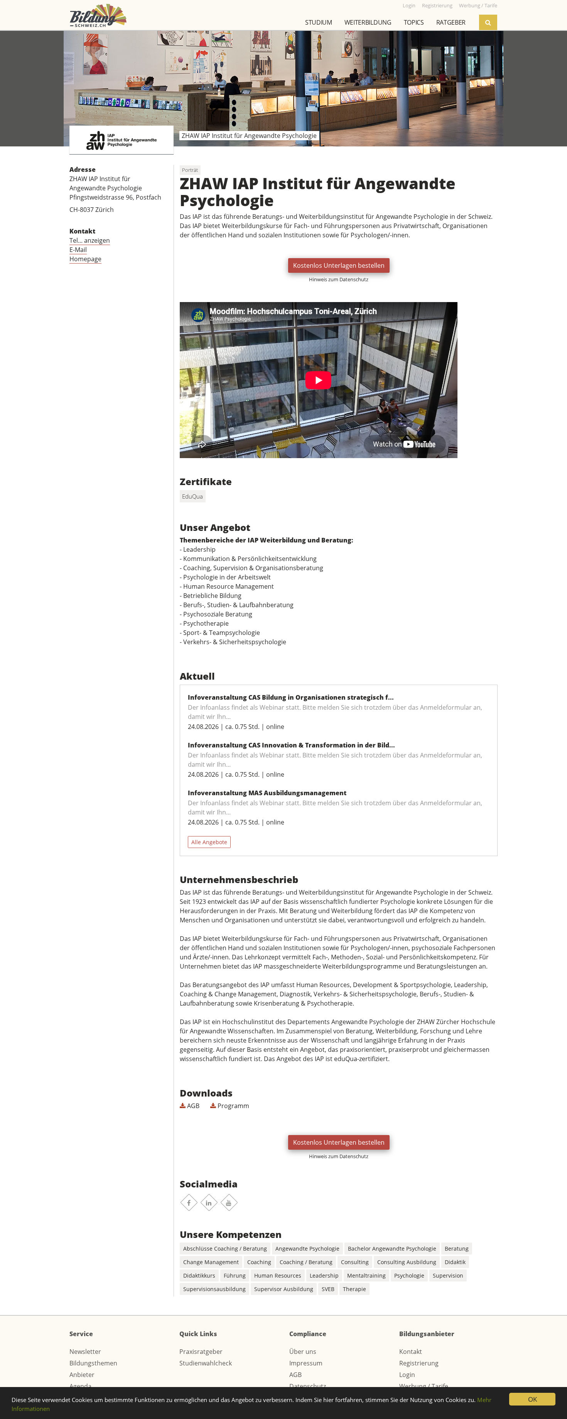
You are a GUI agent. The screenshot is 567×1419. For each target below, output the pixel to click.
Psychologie (409, 1275)
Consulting (355, 1262)
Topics (414, 22)
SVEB (328, 1289)
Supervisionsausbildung (214, 1289)
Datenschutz (307, 1386)
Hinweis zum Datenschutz (338, 279)
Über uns (302, 1351)
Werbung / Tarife (423, 1386)
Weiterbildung (368, 22)
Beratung (457, 1248)
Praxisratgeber (201, 1351)
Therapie (354, 1289)
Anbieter (81, 1374)
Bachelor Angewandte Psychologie (392, 1248)
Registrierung (419, 1363)
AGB (192, 1106)
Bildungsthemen (93, 1363)
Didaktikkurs (199, 1275)
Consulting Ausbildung (406, 1262)
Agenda (80, 1386)
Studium (318, 22)
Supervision (448, 1275)
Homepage (85, 259)
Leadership (324, 1275)
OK (532, 1399)
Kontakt (410, 1351)
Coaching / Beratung (306, 1262)
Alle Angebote (209, 842)
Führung (235, 1275)
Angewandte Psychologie (307, 1248)
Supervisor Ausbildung (283, 1289)
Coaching (259, 1262)
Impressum (305, 1363)
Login (407, 1374)
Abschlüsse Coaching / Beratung (225, 1248)
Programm (232, 1106)
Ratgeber (451, 22)
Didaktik (455, 1262)
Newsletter (85, 1351)
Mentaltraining (366, 1275)
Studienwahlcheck (205, 1363)
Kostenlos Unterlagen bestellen (339, 265)
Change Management (211, 1262)
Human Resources (277, 1275)
